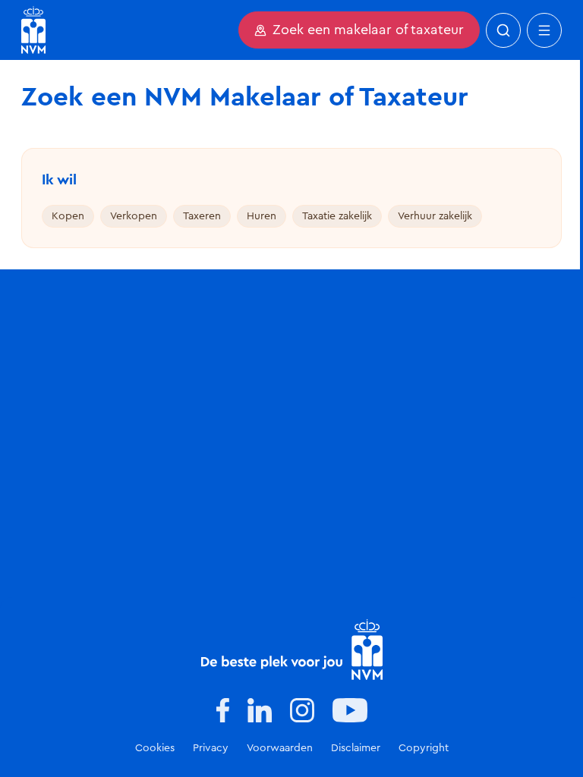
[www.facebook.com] (222, 710)
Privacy (210, 748)
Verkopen (133, 216)
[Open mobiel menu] (544, 30)
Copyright (424, 748)
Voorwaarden (280, 748)
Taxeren (202, 216)
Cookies (155, 748)
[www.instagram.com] (302, 710)
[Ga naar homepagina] (33, 30)
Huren (261, 216)
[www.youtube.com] (349, 710)
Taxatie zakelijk (337, 216)
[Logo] (292, 649)
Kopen (68, 216)
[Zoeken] (503, 30)
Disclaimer (355, 748)
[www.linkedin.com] (259, 710)
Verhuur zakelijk (435, 216)
